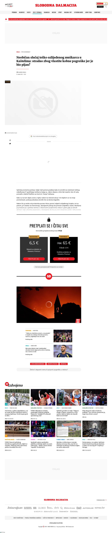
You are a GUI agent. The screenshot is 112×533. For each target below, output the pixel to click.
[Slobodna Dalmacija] (56, 5)
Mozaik (54, 12)
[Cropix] (38, 511)
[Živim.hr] (50, 507)
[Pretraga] (106, 6)
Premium (14, 12)
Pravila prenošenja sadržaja (33, 518)
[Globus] (42, 507)
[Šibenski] (74, 511)
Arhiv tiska (88, 12)
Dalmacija (47, 12)
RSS (91, 518)
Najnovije (21, 12)
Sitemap (96, 518)
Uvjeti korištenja (18, 518)
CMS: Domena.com (70, 526)
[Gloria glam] (61, 507)
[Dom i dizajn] (79, 507)
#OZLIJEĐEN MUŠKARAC (37, 364)
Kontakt (66, 518)
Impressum (59, 518)
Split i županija (37, 12)
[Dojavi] (9, 5)
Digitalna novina (83, 518)
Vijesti (29, 12)
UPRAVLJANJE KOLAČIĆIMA (56, 523)
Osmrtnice (97, 12)
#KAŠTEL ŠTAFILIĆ (52, 364)
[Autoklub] (88, 507)
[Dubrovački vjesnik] (51, 511)
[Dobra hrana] (69, 507)
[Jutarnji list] (15, 507)
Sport (60, 12)
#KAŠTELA (63, 364)
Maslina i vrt (68, 12)
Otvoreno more (78, 12)
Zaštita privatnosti (48, 518)
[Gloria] (56, 507)
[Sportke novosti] (35, 507)
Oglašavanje (73, 518)
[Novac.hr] (100, 507)
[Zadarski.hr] (64, 511)
